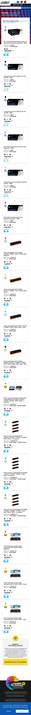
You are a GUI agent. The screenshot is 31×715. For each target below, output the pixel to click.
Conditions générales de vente (15, 692)
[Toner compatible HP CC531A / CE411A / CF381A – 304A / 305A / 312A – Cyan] (15, 316)
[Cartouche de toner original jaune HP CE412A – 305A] (15, 172)
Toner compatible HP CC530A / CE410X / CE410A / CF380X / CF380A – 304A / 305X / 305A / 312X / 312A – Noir (15, 363)
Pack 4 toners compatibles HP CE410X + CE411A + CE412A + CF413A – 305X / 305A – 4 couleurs (15, 474)
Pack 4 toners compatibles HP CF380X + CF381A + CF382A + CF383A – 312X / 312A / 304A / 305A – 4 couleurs (15, 511)
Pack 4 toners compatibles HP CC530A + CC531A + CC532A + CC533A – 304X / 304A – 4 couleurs (15, 437)
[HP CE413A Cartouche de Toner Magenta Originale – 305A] (15, 208)
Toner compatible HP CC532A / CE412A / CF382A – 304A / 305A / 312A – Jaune (15, 291)
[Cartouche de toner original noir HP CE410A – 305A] (15, 67)
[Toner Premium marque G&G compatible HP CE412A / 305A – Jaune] (15, 573)
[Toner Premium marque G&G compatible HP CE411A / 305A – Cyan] (15, 609)
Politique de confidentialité (15, 696)
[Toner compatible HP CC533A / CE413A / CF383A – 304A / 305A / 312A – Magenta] (15, 243)
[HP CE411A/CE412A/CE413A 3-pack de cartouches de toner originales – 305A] (15, 32)
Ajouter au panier (6, 90)
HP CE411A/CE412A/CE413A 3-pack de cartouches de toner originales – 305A (15, 42)
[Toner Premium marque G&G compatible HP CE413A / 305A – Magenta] (15, 537)
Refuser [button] (9, 711)
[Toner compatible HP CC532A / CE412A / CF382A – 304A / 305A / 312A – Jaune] (15, 280)
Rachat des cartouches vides (15, 700)
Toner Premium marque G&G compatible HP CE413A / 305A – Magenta (13, 547)
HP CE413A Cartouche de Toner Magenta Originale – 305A (13, 218)
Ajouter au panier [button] (6, 55)
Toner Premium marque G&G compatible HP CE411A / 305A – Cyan (15, 618)
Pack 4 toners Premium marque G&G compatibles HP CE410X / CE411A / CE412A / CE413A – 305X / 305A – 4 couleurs (15, 400)
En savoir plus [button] (24, 707)
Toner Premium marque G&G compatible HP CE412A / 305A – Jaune (15, 583)
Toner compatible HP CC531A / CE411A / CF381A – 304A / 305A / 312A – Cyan (15, 326)
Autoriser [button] (22, 711)
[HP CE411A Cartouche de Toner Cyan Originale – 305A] (15, 137)
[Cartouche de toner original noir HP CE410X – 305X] (15, 102)
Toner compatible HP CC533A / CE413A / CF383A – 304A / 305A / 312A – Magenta (15, 254)
